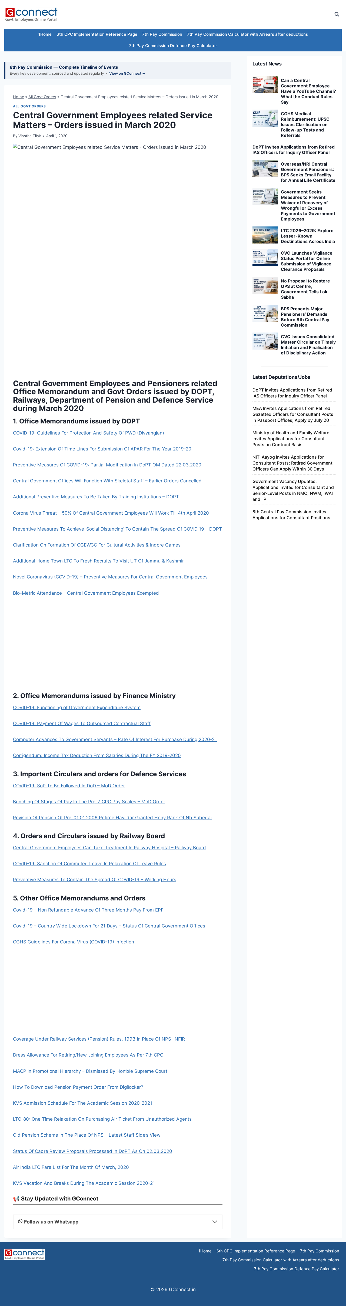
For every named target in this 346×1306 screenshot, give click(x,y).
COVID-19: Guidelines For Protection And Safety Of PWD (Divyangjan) (88, 433)
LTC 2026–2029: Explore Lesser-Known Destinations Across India (308, 236)
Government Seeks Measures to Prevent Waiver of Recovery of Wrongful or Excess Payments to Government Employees (308, 205)
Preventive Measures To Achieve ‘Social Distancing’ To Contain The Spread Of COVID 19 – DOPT (117, 529)
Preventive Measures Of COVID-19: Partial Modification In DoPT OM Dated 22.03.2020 (107, 465)
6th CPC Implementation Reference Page (96, 34)
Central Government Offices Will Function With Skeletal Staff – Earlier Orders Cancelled (107, 480)
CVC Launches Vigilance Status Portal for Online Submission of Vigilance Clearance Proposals (306, 261)
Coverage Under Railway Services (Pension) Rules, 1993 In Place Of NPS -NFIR (99, 1039)
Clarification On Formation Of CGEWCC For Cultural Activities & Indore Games (97, 545)
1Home (45, 34)
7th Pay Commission (162, 34)
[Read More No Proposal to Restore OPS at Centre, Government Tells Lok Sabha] (265, 285)
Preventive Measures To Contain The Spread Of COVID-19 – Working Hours (94, 879)
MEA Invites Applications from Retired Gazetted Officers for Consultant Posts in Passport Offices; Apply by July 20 (292, 414)
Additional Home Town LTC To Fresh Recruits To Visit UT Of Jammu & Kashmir (98, 561)
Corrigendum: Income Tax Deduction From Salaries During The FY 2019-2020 (97, 755)
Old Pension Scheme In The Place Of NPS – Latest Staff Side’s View (87, 1135)
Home (18, 96)
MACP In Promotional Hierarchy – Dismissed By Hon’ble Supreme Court (90, 1071)
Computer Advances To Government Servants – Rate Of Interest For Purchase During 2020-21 (115, 739)
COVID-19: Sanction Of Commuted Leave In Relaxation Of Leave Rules (89, 863)
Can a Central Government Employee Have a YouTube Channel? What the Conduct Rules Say (308, 91)
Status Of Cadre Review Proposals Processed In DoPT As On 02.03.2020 (92, 1151)
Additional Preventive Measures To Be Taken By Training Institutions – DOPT (96, 496)
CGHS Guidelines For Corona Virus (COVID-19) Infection (73, 942)
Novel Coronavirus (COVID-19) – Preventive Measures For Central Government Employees (110, 577)
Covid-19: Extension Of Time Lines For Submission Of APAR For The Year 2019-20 (102, 449)
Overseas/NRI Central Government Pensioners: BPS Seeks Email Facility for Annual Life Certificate (308, 172)
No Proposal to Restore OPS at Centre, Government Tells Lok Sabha (305, 289)
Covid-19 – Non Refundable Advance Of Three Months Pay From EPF (88, 910)
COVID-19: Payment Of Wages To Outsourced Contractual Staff (82, 723)
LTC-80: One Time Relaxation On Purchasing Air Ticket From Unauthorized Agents (102, 1119)
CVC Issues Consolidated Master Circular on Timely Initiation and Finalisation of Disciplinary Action (308, 345)
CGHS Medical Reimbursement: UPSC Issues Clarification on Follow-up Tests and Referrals (305, 124)
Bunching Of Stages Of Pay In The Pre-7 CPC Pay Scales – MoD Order (89, 801)
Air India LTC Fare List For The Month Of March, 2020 (71, 1167)
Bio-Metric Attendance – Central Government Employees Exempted (86, 593)
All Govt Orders (42, 96)
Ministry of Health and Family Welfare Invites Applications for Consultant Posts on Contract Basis (290, 438)
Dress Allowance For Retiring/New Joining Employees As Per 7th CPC (88, 1055)
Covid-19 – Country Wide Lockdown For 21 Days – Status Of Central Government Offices (109, 926)
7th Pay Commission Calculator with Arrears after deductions (247, 34)
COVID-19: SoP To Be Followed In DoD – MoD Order (69, 785)
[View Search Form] (337, 14)
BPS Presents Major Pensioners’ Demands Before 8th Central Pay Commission (305, 317)
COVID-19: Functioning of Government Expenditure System (77, 707)
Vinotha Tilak (29, 136)
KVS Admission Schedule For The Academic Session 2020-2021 (82, 1103)
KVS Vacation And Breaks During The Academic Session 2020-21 (84, 1183)
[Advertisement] (230, 14)
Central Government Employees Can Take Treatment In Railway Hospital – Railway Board (109, 847)
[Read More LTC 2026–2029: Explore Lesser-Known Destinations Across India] (265, 235)
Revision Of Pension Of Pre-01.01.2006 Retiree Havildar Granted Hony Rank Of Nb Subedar (112, 817)
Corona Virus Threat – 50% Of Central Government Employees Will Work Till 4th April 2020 (111, 513)
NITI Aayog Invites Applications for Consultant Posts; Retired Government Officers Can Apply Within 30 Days (292, 463)
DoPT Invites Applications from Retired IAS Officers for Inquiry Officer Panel (293, 149)
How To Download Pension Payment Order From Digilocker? (78, 1087)
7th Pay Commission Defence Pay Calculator (173, 45)
